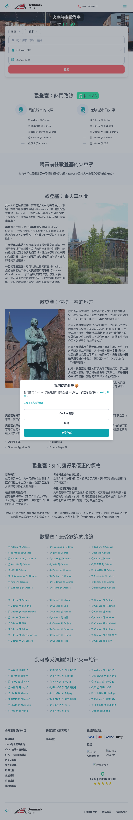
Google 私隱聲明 (33, 402)
